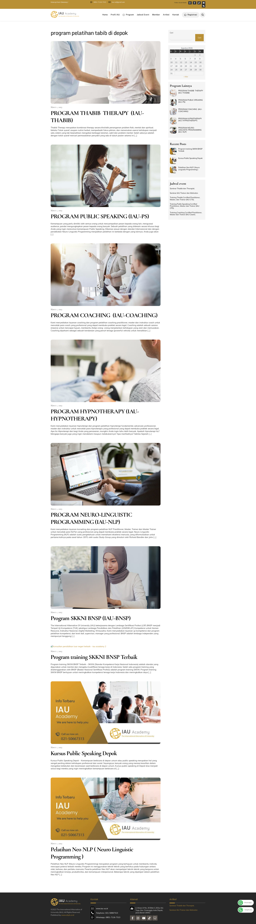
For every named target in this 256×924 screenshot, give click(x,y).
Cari (171, 33)
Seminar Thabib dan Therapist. (182, 189)
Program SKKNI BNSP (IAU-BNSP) (90, 618)
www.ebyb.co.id (67, 915)
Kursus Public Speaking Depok (84, 753)
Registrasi (192, 14)
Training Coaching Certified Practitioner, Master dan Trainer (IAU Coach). (186, 214)
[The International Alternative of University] (67, 17)
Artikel (166, 14)
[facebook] (132, 918)
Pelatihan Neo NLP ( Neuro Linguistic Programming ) (92, 853)
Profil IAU (115, 14)
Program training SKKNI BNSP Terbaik (94, 657)
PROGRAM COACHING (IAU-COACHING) (104, 315)
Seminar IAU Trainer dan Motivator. (184, 193)
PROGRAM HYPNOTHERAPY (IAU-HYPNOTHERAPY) (95, 415)
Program (129, 14)
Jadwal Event (143, 14)
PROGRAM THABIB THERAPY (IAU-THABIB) (97, 116)
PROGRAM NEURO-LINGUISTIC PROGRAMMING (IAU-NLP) (91, 518)
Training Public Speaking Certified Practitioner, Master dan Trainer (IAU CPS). (184, 206)
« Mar (186, 77)
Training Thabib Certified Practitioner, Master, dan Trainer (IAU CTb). (185, 198)
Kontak (175, 14)
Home (105, 14)
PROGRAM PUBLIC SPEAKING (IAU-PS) (100, 216)
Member (156, 14)
